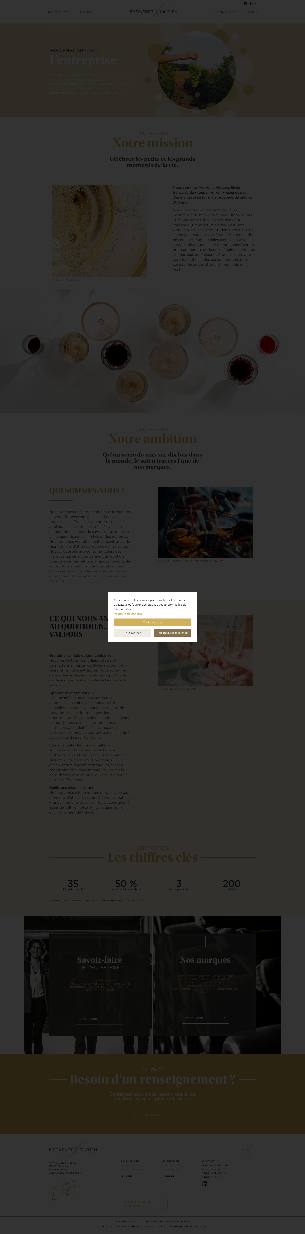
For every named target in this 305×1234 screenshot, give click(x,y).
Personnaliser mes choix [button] (173, 632)
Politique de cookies (128, 613)
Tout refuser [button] (132, 632)
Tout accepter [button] (152, 622)
